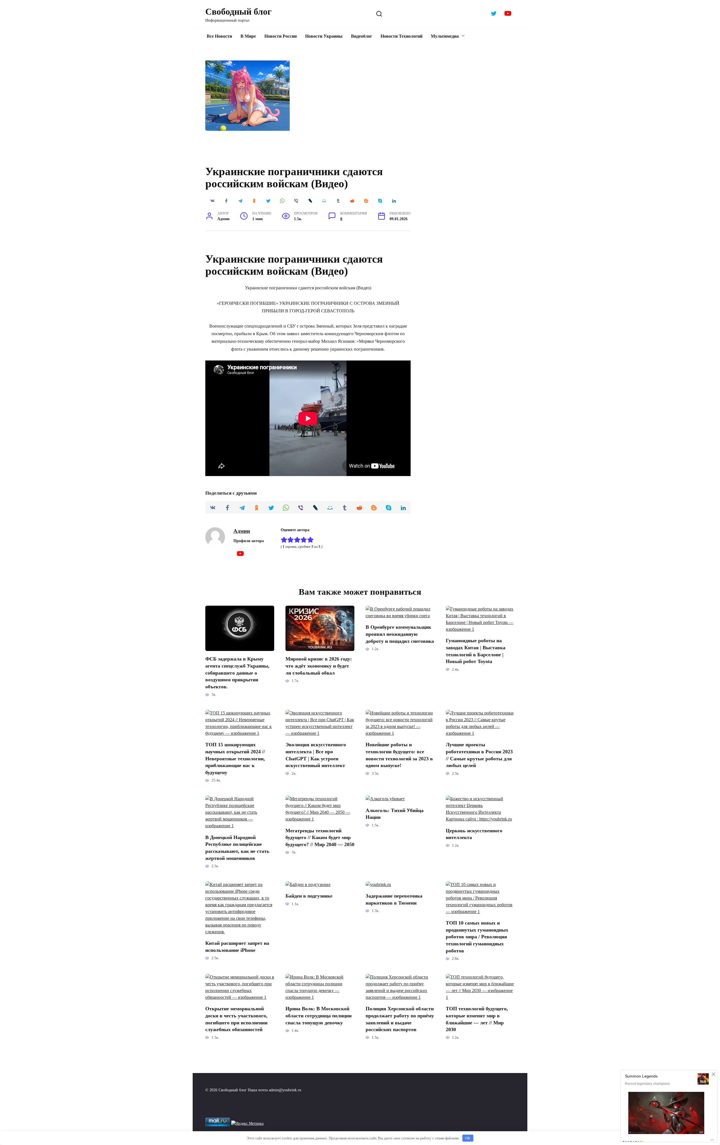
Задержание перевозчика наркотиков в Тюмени (394, 899)
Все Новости (219, 36)
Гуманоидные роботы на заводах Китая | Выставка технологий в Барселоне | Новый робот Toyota (475, 651)
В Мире (248, 36)
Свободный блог (238, 11)
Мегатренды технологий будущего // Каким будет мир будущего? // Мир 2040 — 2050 (319, 837)
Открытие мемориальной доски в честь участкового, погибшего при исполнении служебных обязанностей (236, 1019)
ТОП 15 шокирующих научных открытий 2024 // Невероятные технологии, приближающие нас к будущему (235, 758)
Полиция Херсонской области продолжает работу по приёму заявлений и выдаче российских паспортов (400, 1019)
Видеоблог (361, 36)
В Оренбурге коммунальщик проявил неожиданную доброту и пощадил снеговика (400, 634)
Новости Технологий (401, 36)
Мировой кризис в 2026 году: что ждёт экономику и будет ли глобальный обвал (318, 665)
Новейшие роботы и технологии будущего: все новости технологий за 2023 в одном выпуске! (399, 755)
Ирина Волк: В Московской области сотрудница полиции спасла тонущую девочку (318, 1015)
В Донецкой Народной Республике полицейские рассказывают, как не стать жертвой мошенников (237, 847)
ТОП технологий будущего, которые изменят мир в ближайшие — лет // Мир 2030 (477, 1019)
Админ (241, 531)
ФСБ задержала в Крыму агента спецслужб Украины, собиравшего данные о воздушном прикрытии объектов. (237, 672)
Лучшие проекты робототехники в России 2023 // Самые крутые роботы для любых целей (479, 755)
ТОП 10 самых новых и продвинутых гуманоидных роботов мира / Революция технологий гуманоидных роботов (477, 937)
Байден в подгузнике (308, 896)
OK (467, 1138)
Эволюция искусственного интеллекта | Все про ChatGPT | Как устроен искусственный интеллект (315, 755)
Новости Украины (324, 36)
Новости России (280, 36)
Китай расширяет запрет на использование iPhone (237, 946)
